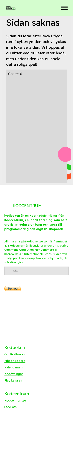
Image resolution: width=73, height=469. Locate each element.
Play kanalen (13, 380)
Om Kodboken (14, 354)
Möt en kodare (14, 361)
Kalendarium (13, 367)
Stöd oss (10, 407)
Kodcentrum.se (15, 400)
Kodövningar (13, 374)
